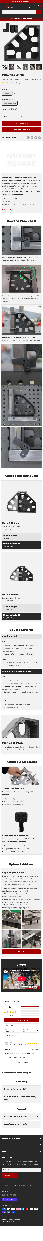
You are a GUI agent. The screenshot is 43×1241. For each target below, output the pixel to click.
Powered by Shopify (8, 1221)
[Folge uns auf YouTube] (11, 1195)
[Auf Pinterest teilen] (32, 137)
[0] (39, 6)
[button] (29, 1007)
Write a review (21, 1020)
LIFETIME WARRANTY (21, 18)
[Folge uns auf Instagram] (7, 1195)
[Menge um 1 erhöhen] (22, 116)
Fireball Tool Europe (11, 80)
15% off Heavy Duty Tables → (21, 1)
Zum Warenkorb (21, 123)
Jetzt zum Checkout (21, 130)
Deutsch (6, 1185)
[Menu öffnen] (3, 6)
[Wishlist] (34, 7)
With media (11, 1035)
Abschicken (10, 1176)
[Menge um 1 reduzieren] (11, 116)
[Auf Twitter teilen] (35, 137)
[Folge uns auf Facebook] (3, 1195)
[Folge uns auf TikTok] (14, 1195)
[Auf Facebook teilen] (28, 137)
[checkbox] (12, 1035)
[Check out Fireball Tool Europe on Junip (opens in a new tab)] (26, 1062)
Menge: (5, 116)
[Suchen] (38, 12)
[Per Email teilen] (39, 137)
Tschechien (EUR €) (21, 1185)
